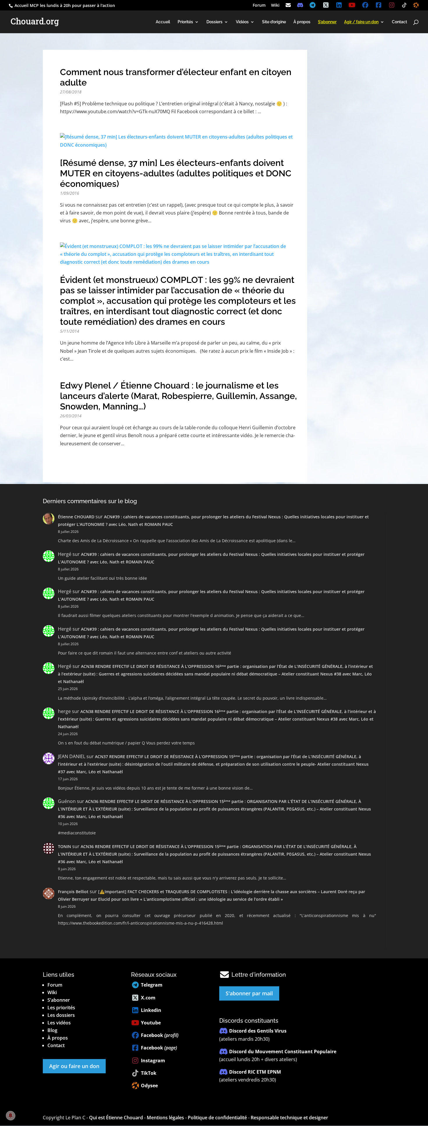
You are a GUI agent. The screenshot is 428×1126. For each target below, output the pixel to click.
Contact (399, 22)
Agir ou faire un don (74, 1066)
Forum (259, 5)
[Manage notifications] (10, 1115)
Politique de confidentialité (217, 1117)
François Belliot (73, 891)
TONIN (64, 846)
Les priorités (61, 1007)
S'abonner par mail (249, 993)
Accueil (163, 22)
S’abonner (58, 1000)
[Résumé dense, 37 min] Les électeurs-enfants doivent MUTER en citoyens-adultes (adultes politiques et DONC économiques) (175, 173)
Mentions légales (165, 1117)
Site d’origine (274, 22)
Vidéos (242, 22)
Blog (52, 1030)
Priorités (185, 22)
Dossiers (214, 22)
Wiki (275, 5)
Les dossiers (61, 1015)
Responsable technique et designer (289, 1117)
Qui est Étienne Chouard (116, 1117)
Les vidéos (59, 1022)
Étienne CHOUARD (76, 516)
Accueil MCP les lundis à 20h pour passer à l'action (64, 5)
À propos (301, 22)
